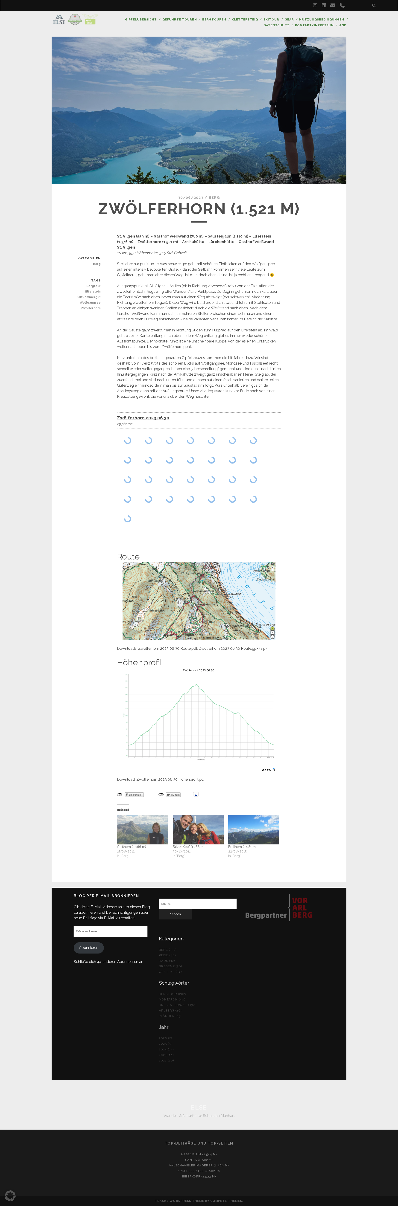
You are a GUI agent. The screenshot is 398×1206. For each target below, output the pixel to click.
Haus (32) (167, 960)
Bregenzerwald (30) (178, 1005)
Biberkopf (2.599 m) (199, 1176)
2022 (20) (166, 1060)
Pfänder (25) (170, 1016)
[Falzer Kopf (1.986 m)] (198, 829)
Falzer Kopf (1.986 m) (189, 847)
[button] (10, 1196)
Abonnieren (88, 947)
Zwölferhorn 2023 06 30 (143, 417)
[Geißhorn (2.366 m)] (142, 829)
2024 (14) (166, 1049)
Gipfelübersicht (141, 19)
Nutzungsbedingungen (321, 19)
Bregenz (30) (170, 966)
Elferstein (93, 291)
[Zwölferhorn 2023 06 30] (127, 440)
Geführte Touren (179, 19)
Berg (214, 197)
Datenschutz (277, 25)
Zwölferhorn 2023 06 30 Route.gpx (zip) (233, 648)
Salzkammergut (88, 297)
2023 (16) (166, 1055)
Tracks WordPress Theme (179, 1201)
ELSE (199, 1107)
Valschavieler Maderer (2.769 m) (199, 1165)
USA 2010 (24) (170, 972)
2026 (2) (165, 1038)
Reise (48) (167, 955)
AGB (342, 25)
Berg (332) (168, 949)
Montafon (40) (172, 999)
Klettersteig (245, 19)
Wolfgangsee (90, 302)
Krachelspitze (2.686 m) (199, 1171)
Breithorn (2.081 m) (242, 847)
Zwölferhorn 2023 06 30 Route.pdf (167, 648)
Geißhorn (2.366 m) (131, 847)
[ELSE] (76, 22)
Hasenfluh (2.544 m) (199, 1154)
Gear (289, 19)
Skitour (271, 19)
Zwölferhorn (91, 308)
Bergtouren (214, 19)
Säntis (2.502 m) (199, 1160)
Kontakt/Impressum (314, 25)
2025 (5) (165, 1043)
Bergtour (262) (173, 994)
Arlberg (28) (170, 1010)
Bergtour (93, 286)
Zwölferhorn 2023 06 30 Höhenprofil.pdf (170, 779)
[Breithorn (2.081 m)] (253, 829)
